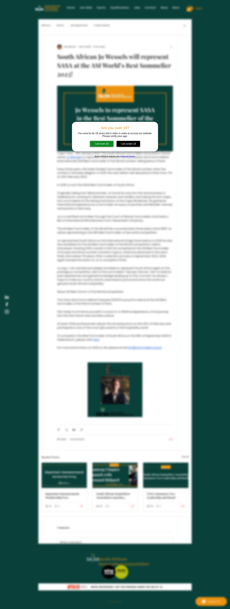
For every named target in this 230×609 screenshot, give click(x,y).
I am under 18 (128, 143)
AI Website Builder (127, 156)
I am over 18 (102, 143)
